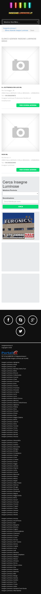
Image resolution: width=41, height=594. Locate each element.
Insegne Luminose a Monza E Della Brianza (14, 402)
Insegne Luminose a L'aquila (10, 546)
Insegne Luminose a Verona (10, 512)
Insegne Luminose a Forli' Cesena (11, 542)
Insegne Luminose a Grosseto (10, 390)
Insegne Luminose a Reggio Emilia (11, 495)
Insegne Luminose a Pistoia (9, 413)
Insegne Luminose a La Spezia (10, 392)
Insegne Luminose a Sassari (10, 500)
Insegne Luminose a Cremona (10, 381)
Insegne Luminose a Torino (9, 428)
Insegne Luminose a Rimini (9, 419)
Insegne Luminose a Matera (10, 476)
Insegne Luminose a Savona (10, 578)
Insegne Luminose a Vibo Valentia (11, 590)
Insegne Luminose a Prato (9, 415)
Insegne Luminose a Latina (9, 470)
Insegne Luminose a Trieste (10, 508)
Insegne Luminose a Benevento (11, 447)
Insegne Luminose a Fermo (9, 462)
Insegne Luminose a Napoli (9, 481)
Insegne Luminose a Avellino (10, 445)
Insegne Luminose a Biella (9, 371)
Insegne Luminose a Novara (10, 559)
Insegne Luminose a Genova (10, 466)
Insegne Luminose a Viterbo (10, 514)
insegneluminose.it (7, 345)
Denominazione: (8, 198)
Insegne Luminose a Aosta (9, 364)
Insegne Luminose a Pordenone (11, 491)
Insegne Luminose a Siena (9, 424)
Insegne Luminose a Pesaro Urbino (12, 565)
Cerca (20, 207)
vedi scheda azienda (27, 105)
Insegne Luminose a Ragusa (10, 493)
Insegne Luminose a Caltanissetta (11, 375)
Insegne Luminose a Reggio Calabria (12, 417)
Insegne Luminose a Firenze (10, 386)
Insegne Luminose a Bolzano (10, 527)
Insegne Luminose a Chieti (9, 379)
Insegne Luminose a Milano (10, 478)
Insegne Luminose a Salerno (10, 422)
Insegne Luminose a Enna (9, 383)
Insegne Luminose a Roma (9, 498)
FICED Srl (5, 154)
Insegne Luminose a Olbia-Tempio (11, 483)
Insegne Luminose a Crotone (10, 459)
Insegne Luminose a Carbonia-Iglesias (13, 531)
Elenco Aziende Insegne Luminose (16, 30)
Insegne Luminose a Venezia (10, 510)
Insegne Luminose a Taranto (10, 426)
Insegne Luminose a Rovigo (9, 576)
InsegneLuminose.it (9, 28)
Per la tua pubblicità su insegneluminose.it (14, 356)
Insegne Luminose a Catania (10, 455)
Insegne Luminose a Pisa (9, 567)
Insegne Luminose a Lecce (9, 548)
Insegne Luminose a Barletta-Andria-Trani (14, 369)
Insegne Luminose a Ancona (10, 518)
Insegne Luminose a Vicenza (10, 436)
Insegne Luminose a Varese (10, 432)
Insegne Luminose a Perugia (10, 487)
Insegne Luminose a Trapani (10, 506)
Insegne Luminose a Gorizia (10, 544)
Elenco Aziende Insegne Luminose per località (15, 358)
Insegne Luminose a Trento (9, 584)
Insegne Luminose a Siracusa (10, 502)
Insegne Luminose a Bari (9, 523)
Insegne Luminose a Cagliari (10, 529)
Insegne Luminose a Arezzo (10, 442)
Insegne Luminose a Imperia (10, 468)
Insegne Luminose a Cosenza (10, 535)
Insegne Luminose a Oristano (10, 561)
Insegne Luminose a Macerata (10, 474)
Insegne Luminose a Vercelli (10, 434)
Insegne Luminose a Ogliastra (10, 405)
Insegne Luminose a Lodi (9, 550)
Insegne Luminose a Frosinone (10, 388)
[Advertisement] (18, 256)
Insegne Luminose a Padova (10, 407)
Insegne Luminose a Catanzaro (11, 533)
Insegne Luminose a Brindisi (10, 451)
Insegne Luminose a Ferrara (10, 540)
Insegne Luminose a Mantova (10, 552)
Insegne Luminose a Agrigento (10, 362)
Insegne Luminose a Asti (9, 366)
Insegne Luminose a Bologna (10, 449)
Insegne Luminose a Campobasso (11, 453)
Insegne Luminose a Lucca (9, 396)
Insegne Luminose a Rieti (9, 574)
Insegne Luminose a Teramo (10, 504)
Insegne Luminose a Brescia (10, 373)
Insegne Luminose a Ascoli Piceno (11, 521)
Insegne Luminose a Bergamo (10, 525)
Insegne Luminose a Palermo (10, 485)
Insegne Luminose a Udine (9, 586)
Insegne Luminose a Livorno (10, 472)
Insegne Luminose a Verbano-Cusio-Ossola (14, 588)
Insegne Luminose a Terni (9, 582)
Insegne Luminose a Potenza (10, 569)
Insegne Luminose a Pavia (9, 409)
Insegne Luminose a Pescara (10, 411)
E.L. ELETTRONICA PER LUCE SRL (12, 87)
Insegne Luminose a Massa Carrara (12, 398)
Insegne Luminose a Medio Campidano (13, 554)
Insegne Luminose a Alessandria (11, 440)
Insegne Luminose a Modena (10, 557)
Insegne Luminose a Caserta (10, 377)
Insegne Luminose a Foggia (9, 464)
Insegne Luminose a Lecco (9, 394)
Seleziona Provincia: (10, 190)
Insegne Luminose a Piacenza (10, 489)
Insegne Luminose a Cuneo (9, 537)
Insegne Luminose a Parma (9, 563)
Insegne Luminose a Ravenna (10, 571)
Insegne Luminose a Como (9, 457)
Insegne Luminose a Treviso (10, 430)
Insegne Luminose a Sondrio (10, 580)
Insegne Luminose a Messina (10, 400)
